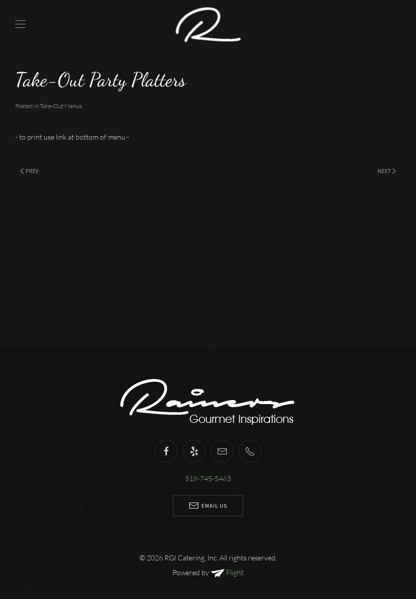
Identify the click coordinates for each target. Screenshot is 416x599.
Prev (32, 171)
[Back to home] (208, 24)
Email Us (214, 505)
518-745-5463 (208, 478)
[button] (20, 24)
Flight (234, 572)
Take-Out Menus (61, 106)
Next (384, 171)
